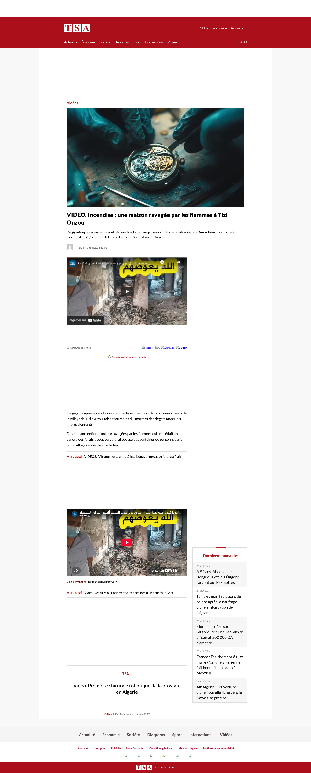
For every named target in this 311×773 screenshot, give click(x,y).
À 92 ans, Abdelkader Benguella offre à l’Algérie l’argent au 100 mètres (218, 577)
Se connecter (237, 28)
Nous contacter (219, 28)
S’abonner (83, 748)
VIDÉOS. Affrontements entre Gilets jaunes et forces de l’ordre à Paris (133, 456)
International (154, 42)
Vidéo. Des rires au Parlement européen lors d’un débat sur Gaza (129, 593)
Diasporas (122, 42)
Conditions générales (161, 748)
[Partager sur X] (158, 348)
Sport (137, 42)
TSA (79, 247)
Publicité (203, 28)
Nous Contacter (135, 748)
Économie (88, 42)
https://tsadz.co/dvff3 (101, 581)
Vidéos (172, 42)
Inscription (100, 748)
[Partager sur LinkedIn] (181, 348)
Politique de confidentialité (218, 748)
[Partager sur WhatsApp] (167, 348)
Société (105, 42)
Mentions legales (188, 748)
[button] (245, 42)
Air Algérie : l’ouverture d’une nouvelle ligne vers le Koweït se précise (219, 692)
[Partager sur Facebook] (148, 348)
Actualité (70, 42)
